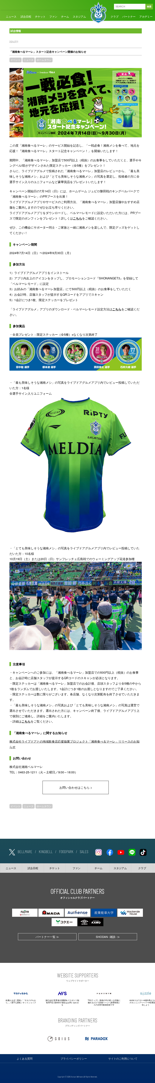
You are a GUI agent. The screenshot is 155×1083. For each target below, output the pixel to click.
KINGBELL (46, 851)
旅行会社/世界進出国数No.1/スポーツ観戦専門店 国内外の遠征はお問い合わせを (62, 1002)
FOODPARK (66, 851)
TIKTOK (143, 851)
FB (110, 851)
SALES (84, 851)
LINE (132, 851)
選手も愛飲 (16, 1002)
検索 (149, 6)
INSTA (98, 851)
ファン (53, 16)
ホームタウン (44, 60)
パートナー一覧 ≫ (47, 937)
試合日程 (26, 16)
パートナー (129, 16)
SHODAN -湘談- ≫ (108, 937)
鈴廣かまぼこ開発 (13, 1000)
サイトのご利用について (122, 1058)
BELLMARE (25, 851)
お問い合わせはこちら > (75, 787)
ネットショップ (29, 1002)
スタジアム (79, 16)
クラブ (115, 16)
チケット (40, 16)
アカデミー (146, 16)
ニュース (11, 16)
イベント (15, 60)
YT (121, 851)
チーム (65, 16)
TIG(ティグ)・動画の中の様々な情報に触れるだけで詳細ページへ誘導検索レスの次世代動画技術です (104, 1002)
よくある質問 (25, 1058)
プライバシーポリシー (73, 1058)
